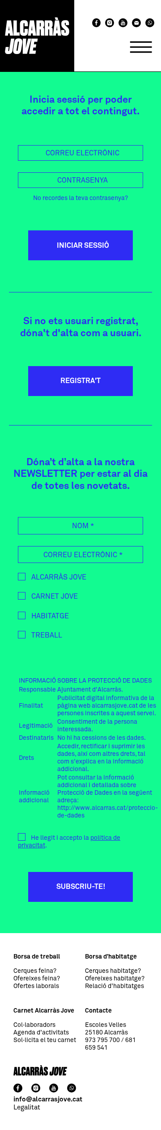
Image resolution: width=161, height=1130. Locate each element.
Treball (46, 635)
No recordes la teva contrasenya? (80, 198)
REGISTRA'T (80, 380)
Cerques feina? (34, 971)
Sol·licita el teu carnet (44, 1040)
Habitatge (49, 616)
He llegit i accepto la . (69, 842)
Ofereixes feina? (36, 979)
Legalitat (26, 1107)
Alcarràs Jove (58, 577)
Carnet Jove (54, 596)
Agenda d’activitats (41, 1033)
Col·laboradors (34, 1025)
